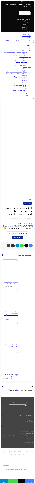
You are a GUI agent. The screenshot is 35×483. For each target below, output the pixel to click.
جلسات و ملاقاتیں (20, 58)
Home (30, 199)
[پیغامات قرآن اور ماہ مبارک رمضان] (10, 332)
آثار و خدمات (22, 91)
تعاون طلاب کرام (21, 65)
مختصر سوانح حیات (20, 90)
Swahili (24, 29)
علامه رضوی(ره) (26, 50)
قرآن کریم (23, 68)
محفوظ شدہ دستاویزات (26, 419)
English (24, 27)
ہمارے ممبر (26, 17)
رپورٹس (24, 80)
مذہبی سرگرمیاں (20, 85)
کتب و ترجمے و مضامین (18, 83)
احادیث (24, 70)
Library (27, 93)
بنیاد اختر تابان (25, 57)
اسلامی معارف (27, 67)
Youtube (27, 95)
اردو (25, 24)
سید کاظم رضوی (26, 82)
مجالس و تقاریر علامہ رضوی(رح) (15, 52)
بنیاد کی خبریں (21, 60)
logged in (19, 390)
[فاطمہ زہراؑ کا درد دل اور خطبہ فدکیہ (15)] (10, 269)
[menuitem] (16, 31)
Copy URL (17, 237)
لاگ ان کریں (26, 20)
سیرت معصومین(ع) (20, 77)
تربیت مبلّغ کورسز (25, 78)
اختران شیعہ (27, 88)
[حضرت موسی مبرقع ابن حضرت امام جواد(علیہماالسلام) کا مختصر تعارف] (10, 299)
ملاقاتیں (23, 87)
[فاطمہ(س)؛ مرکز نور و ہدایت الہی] (10, 362)
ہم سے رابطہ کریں (24, 19)
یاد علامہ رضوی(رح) (20, 55)
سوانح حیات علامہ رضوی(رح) (17, 53)
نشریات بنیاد (21, 62)
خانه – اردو (27, 48)
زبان (29, 22)
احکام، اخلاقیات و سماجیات (16, 72)
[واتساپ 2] (6, 460)
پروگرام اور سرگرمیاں (18, 63)
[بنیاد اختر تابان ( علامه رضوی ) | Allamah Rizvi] (17, 42)
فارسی (24, 25)
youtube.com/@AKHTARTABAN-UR (18, 226)
